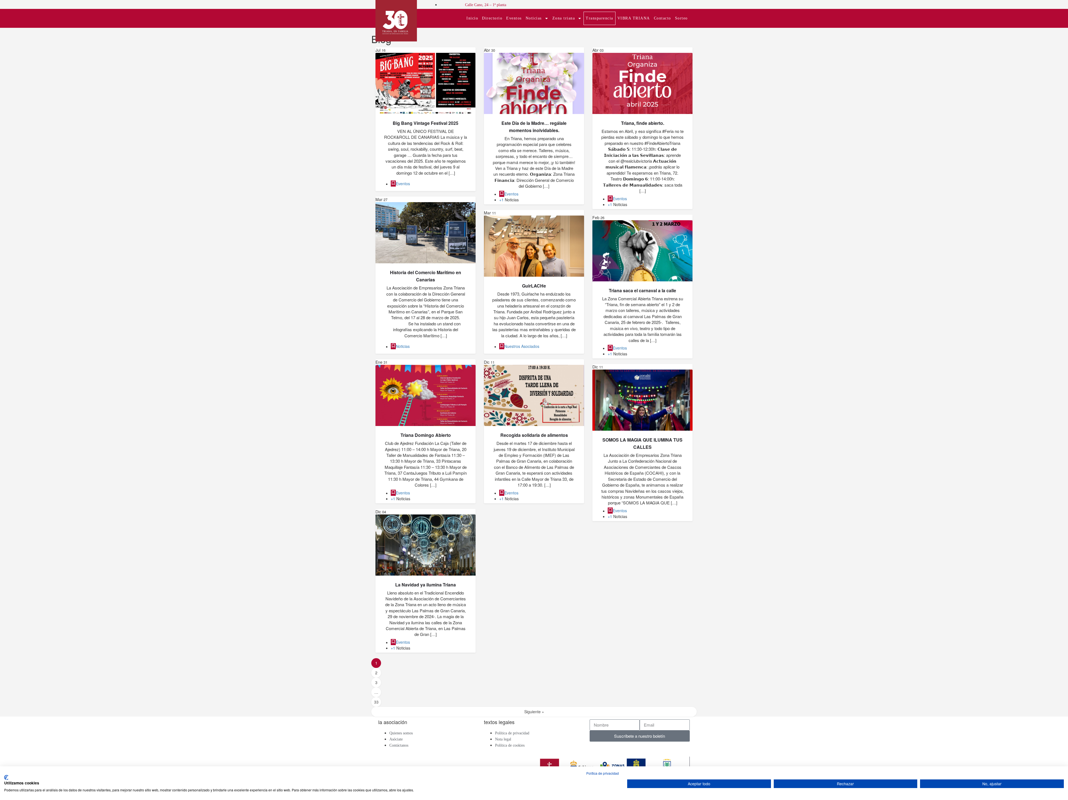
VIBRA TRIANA (633, 18)
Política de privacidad (602, 773)
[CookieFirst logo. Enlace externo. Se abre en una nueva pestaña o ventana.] (6, 777)
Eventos (514, 18)
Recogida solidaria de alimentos (534, 435)
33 (376, 702)
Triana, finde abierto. (642, 123)
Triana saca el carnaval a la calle (642, 290)
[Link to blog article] (425, 83)
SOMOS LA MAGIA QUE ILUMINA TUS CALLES (642, 443)
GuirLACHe (534, 286)
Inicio (472, 18)
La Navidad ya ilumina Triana (425, 584)
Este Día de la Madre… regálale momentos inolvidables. (534, 126)
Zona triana (563, 18)
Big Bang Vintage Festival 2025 (425, 123)
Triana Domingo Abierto (425, 435)
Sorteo (681, 18)
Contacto (662, 18)
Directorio (492, 18)
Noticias (534, 18)
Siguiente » (534, 711)
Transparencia (599, 18)
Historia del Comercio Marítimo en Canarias (425, 276)
